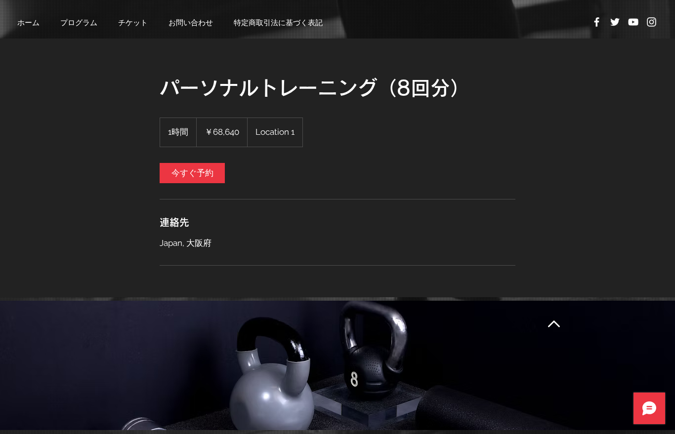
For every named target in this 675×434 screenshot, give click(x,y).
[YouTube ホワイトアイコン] (633, 22)
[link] (192, 173)
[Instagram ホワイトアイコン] (651, 22)
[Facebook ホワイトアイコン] (597, 22)
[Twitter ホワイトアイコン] (615, 22)
